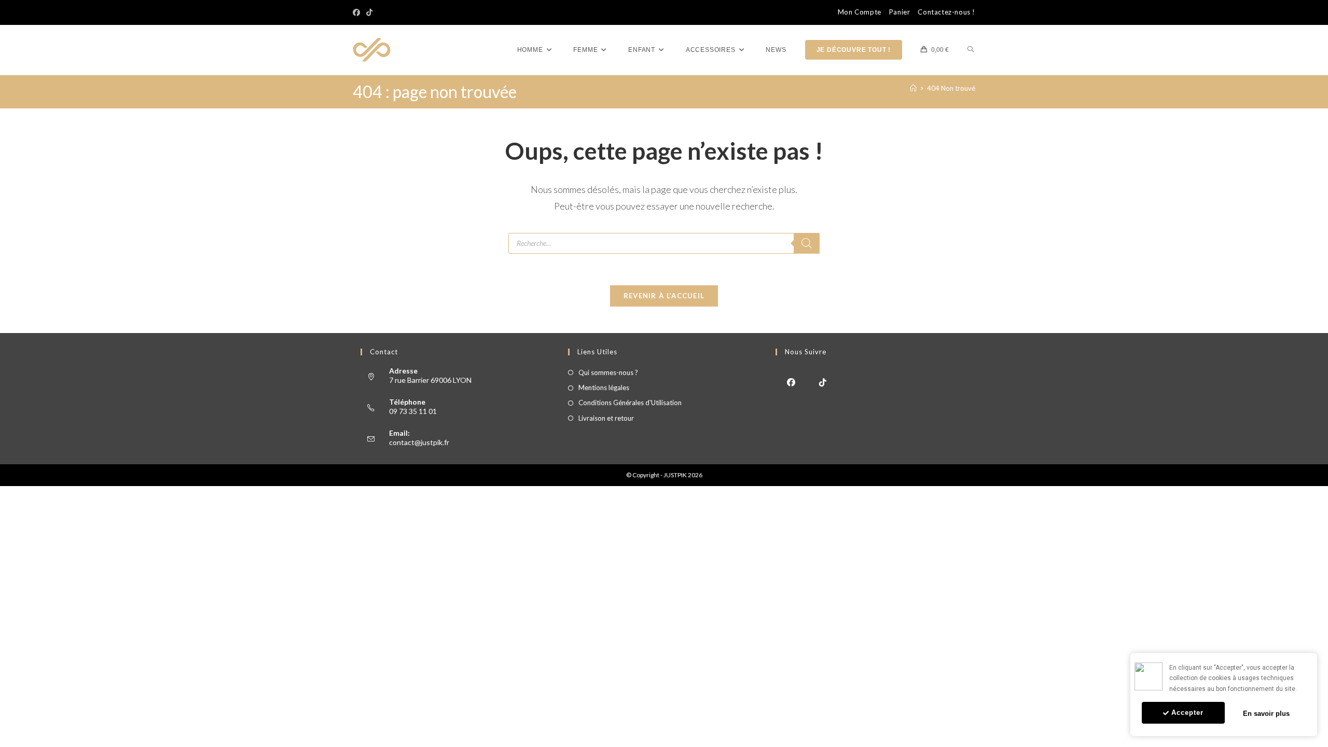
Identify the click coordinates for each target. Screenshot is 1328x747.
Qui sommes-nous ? (608, 372)
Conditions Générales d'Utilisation (630, 402)
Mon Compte (859, 12)
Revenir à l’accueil (664, 296)
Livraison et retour (606, 418)
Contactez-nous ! (946, 12)
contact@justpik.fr (419, 442)
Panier (899, 12)
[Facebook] (358, 12)
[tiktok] (823, 381)
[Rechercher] (807, 243)
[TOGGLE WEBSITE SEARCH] (970, 50)
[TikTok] (369, 12)
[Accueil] (913, 88)
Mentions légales (603, 387)
